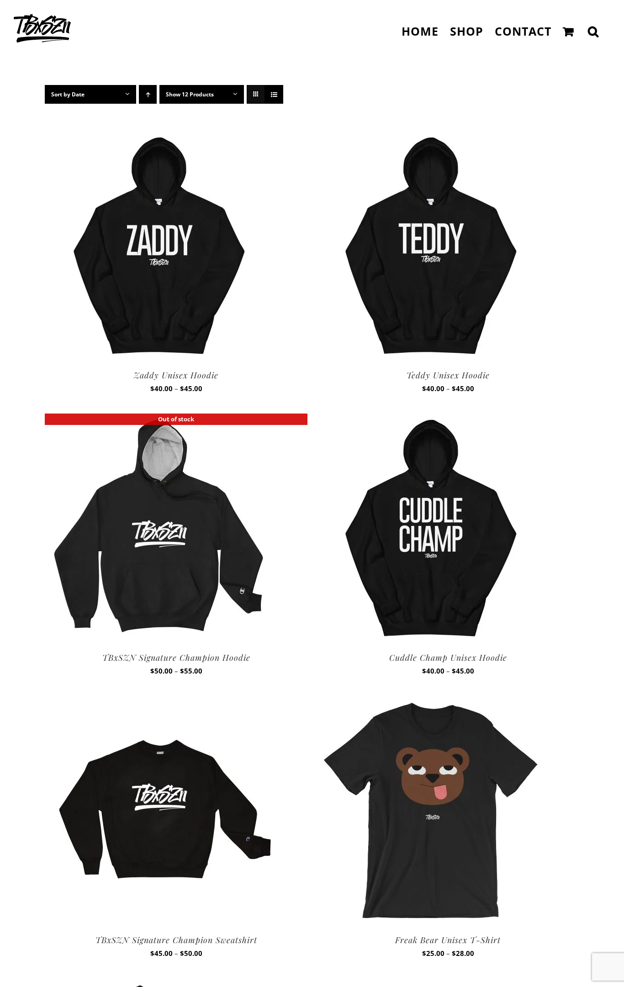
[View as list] (274, 94)
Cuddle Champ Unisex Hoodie (448, 657)
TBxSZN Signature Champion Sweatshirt (176, 939)
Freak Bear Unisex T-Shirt (448, 939)
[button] (593, 31)
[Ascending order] (148, 94)
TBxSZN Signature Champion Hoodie (176, 657)
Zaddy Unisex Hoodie (176, 375)
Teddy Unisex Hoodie (448, 375)
